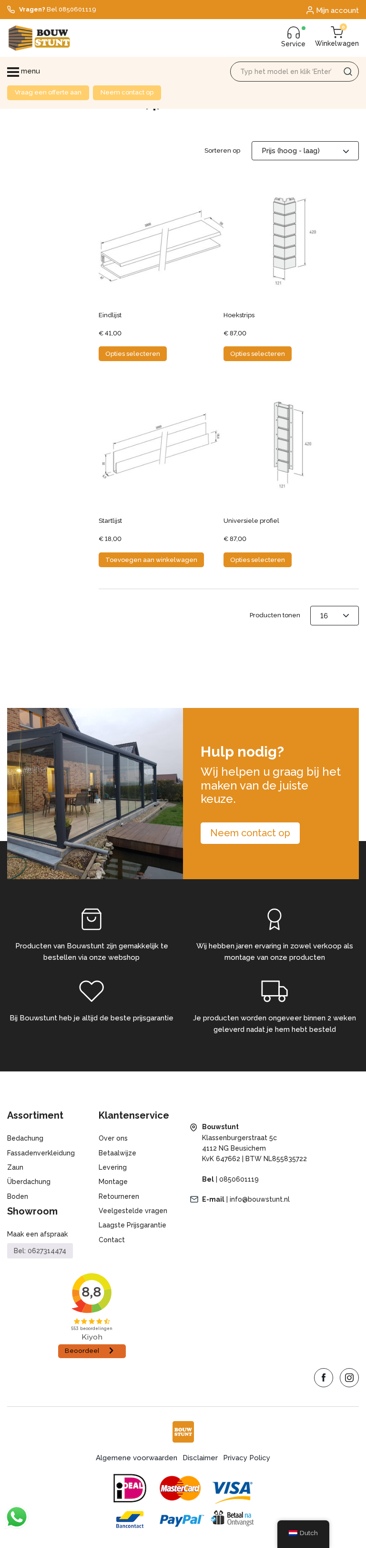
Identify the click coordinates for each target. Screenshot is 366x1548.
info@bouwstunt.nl (260, 1199)
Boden (17, 1196)
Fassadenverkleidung (41, 1153)
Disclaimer (200, 1458)
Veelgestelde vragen (133, 1211)
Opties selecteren (132, 353)
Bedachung (25, 1138)
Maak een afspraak (37, 1234)
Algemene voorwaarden (136, 1458)
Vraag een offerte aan (48, 92)
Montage (113, 1181)
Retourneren (119, 1196)
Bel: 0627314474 (40, 1251)
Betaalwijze (117, 1153)
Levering (113, 1167)
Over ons (113, 1138)
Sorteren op (222, 150)
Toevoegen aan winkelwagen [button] (151, 559)
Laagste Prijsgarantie (132, 1225)
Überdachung (29, 1181)
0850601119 (239, 1179)
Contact (112, 1240)
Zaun (15, 1167)
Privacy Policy (246, 1458)
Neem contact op (127, 92)
